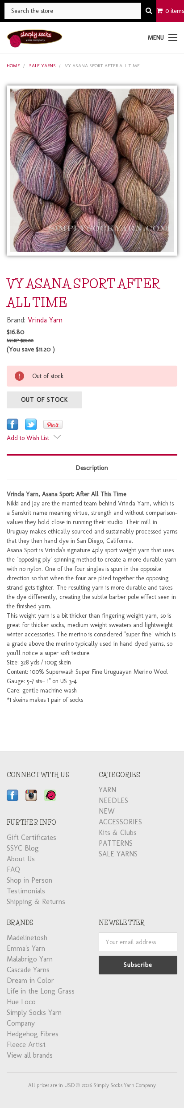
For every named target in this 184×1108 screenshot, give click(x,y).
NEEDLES (113, 800)
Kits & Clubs (118, 832)
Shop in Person (29, 880)
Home (13, 66)
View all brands (30, 1055)
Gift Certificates (31, 837)
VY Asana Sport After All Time (102, 66)
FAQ (13, 869)
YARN (107, 790)
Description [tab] (92, 468)
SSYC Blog (23, 848)
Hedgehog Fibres (33, 1034)
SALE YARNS (42, 66)
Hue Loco (21, 1002)
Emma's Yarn (26, 948)
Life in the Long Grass (41, 991)
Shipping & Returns (36, 901)
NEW (107, 811)
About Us (21, 859)
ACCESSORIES (120, 822)
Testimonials (26, 891)
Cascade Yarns (28, 969)
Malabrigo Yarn (30, 959)
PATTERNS (116, 843)
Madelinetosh (27, 937)
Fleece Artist (26, 1044)
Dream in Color (30, 980)
